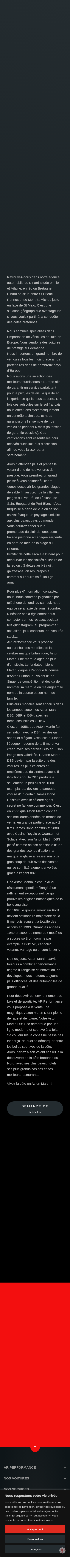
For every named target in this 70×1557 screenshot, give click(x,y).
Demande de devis (35, 1109)
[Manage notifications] (62, 1550)
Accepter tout (35, 1529)
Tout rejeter (35, 1549)
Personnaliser (35, 1539)
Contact (35, 1393)
